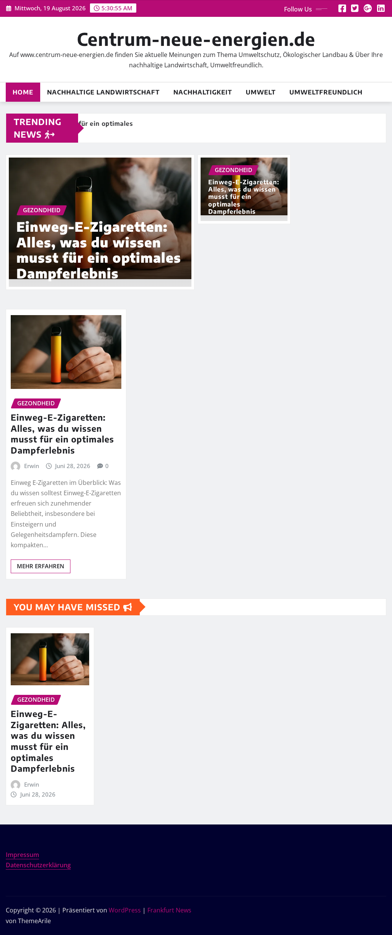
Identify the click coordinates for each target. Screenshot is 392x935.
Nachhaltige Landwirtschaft (103, 92)
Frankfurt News (169, 910)
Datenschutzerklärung (38, 865)
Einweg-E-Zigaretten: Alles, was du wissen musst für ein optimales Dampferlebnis (98, 249)
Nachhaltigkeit (202, 92)
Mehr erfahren (40, 566)
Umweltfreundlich (326, 92)
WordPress (125, 910)
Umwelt (261, 92)
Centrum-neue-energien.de (196, 39)
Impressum (22, 854)
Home (23, 92)
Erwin (31, 466)
